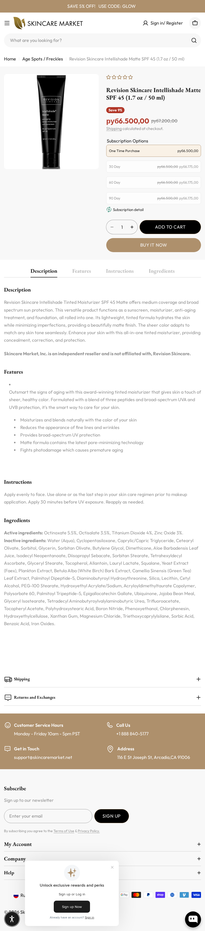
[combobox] (102, 40)
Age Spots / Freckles (42, 59)
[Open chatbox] (193, 919)
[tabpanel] (102, 463)
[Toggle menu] (7, 23)
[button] (12, 919)
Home (10, 59)
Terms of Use (64, 831)
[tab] (43, 272)
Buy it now (153, 245)
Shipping (114, 128)
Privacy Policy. (89, 831)
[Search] (194, 40)
